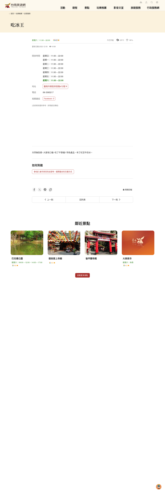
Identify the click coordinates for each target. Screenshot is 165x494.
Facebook (48, 98)
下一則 (115, 199)
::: (137, 2)
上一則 (50, 199)
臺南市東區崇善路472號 (54, 86)
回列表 (82, 199)
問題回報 (128, 189)
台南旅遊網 (15, 5)
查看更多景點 (82, 275)
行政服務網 (153, 7)
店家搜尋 (27, 13)
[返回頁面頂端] (158, 490)
